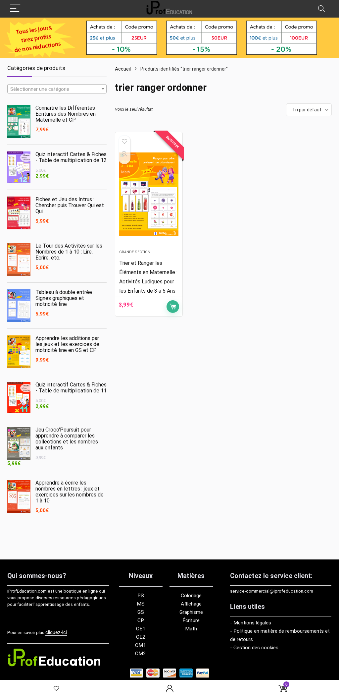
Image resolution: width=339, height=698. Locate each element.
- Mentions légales (250, 623)
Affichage (191, 604)
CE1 (140, 629)
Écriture (191, 620)
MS (141, 604)
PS (140, 596)
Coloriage (191, 596)
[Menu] (15, 9)
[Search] (321, 9)
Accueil (123, 69)
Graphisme (191, 612)
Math (191, 629)
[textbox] (57, 89)
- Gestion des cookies (254, 648)
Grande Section (134, 252)
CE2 (140, 637)
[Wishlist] (56, 689)
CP (140, 620)
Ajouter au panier (173, 306)
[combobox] (57, 88)
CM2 (140, 654)
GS (140, 612)
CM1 (140, 645)
